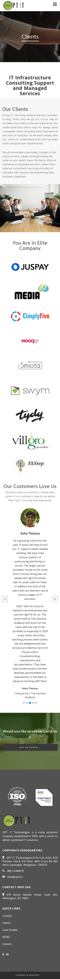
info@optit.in (15, 877)
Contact (7, 916)
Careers (7, 944)
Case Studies (10, 930)
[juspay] (30, 266)
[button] (24, 703)
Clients (6, 923)
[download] (30, 465)
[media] (30, 291)
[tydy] (30, 415)
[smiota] (30, 366)
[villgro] (30, 440)
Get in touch (29, 747)
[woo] (30, 341)
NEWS (6, 937)
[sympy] (30, 390)
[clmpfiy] (30, 316)
